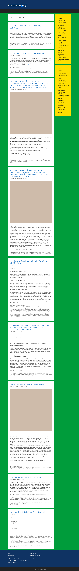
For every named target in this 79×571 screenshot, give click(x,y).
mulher (35, 311)
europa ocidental (34, 309)
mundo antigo (40, 311)
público (42, 313)
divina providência (40, 538)
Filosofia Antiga (18, 494)
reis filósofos (26, 502)
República (31, 502)
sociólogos (12, 316)
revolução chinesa (16, 161)
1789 (12, 306)
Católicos (21, 537)
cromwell (47, 68)
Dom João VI (46, 538)
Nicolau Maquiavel (26, 500)
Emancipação (23, 159)
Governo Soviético (39, 159)
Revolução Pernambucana (31, 543)
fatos (43, 309)
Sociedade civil (24, 315)
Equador (31, 43)
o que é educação (38, 500)
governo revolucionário (34, 541)
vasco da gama (31, 545)
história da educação (46, 498)
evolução (39, 309)
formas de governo (24, 498)
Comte (41, 306)
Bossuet (29, 536)
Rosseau (41, 11)
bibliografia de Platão (15, 495)
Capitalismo (15, 159)
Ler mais (15, 39)
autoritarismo (27, 250)
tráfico (46, 72)
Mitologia (60, 47)
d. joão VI (29, 538)
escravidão (22, 309)
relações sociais (40, 160)
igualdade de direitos (27, 499)
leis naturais (18, 374)
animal (20, 306)
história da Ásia (13, 160)
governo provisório (25, 541)
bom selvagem (14, 467)
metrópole (23, 44)
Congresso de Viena (42, 537)
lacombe (44, 310)
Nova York (17, 72)
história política (27, 71)
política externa (20, 253)
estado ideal (23, 497)
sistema (11, 315)
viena (35, 545)
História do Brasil (18, 535)
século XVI (33, 44)
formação (49, 70)
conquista (45, 250)
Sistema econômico (33, 72)
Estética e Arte (61, 55)
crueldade (27, 43)
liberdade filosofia (45, 499)
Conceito (46, 371)
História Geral (14, 157)
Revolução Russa (23, 161)
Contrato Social (26, 467)
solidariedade (17, 316)
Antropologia (61, 54)
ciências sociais (35, 371)
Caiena (42, 536)
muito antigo (31, 311)
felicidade (12, 310)
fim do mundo (17, 310)
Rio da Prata (38, 543)
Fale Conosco (11, 557)
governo (11, 44)
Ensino (18, 309)
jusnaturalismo (34, 499)
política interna (26, 253)
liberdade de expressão (30, 542)
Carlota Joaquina (48, 536)
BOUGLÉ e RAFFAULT (26, 306)
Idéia (22, 499)
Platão (23, 11)
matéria (19, 311)
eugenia (33, 497)
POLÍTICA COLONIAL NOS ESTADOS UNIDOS (28, 53)
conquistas (38, 68)
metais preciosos (17, 44)
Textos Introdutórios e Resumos (15, 558)
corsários (21, 538)
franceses (12, 71)
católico (32, 306)
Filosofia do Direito (25, 494)
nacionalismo (25, 160)
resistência (15, 314)
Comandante (40, 250)
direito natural (36, 495)
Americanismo (14, 250)
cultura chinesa (17, 252)
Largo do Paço (23, 542)
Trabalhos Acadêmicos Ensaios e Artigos (37, 157)
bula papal (39, 536)
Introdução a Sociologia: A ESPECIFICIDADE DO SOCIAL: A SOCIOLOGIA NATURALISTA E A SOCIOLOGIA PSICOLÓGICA (29, 327)
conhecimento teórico (47, 306)
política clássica (20, 502)
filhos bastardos (44, 540)
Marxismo (21, 160)
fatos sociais (46, 309)
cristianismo (42, 68)
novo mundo (27, 44)
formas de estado (16, 498)
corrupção (50, 250)
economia (24, 70)
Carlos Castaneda (34, 557)
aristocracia (22, 68)
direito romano (13, 308)
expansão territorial (43, 70)
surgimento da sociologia (42, 375)
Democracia (12, 70)
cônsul (14, 538)
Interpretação (12, 374)
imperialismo (32, 71)
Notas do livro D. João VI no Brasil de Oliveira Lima (30, 512)
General (20, 541)
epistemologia (17, 373)
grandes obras (46, 159)
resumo (47, 374)
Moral (27, 311)
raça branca (22, 72)
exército (39, 252)
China (20, 159)
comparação (36, 306)
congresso (23, 43)
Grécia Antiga (32, 494)
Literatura (60, 18)
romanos (31, 314)
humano (25, 310)
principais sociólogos (30, 374)
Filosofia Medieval (62, 22)
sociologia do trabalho (21, 375)
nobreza (17, 543)
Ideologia (30, 310)
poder (31, 313)
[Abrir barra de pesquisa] (57, 11)
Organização (16, 313)
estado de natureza (38, 467)
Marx (53, 11)
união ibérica (24, 545)
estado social (36, 43)
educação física (42, 495)
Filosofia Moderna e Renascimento (18, 464)
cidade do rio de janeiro (32, 537)
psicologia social (42, 374)
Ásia (12, 159)
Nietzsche (48, 11)
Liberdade (40, 499)
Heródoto (22, 310)
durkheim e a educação (37, 308)
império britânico (39, 71)
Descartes (35, 11)
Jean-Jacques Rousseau (30, 464)
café (30, 68)
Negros (44, 71)
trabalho (43, 72)
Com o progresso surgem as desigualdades (27, 384)
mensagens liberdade (14, 500)
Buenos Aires (33, 536)
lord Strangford (39, 542)
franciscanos (48, 43)
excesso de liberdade (40, 497)
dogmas (25, 308)
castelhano (17, 537)
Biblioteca (13, 42)
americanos (13, 43)
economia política (45, 308)
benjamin (26, 68)
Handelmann (41, 541)
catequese (18, 43)
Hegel (45, 373)
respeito (19, 314)
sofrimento (45, 253)
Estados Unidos (42, 43)
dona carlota (15, 540)
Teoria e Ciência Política (24, 157)
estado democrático (17, 497)
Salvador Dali (33, 553)
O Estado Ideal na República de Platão (25, 477)
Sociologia (17, 305)
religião (45, 313)
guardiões (30, 498)
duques (19, 540)
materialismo (23, 311)
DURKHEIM (30, 308)
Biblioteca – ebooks (12, 562)
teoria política (26, 468)
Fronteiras (44, 252)
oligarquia (44, 500)
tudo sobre (20, 545)
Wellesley (38, 545)
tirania (18, 503)
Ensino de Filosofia (12, 564)
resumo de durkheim (26, 314)
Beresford (25, 536)
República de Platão (37, 502)
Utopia (21, 503)
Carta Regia (12, 537)
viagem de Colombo (39, 44)
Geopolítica (17, 42)
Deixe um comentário (15, 45)
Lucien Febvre (12, 311)
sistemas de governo (45, 502)
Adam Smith (16, 306)
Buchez (30, 371)
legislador (48, 310)
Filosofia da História (36, 373)
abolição (13, 68)
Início (59, 16)
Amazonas (13, 536)
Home (9, 553)
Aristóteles (28, 11)
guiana (22, 71)
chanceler (26, 537)
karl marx (40, 310)
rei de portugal (22, 543)
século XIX (41, 314)
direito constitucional (29, 495)
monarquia (21, 500)
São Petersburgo (44, 543)
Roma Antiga (61, 50)
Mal (16, 311)
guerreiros (34, 498)
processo (38, 313)
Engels (28, 159)
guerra (19, 71)
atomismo (26, 371)
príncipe (34, 313)
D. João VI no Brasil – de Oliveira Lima (35, 532)
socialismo (40, 253)
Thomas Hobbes (32, 468)
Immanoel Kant (35, 310)
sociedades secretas (32, 315)
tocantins (15, 545)
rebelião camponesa (33, 160)
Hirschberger (39, 498)
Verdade (24, 503)
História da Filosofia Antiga (15, 499)
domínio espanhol (18, 70)
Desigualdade (31, 467)
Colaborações (11, 555)
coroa (17, 538)
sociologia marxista (45, 315)
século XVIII (27, 72)
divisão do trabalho (20, 308)
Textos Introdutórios (24, 305)
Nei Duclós (32, 558)
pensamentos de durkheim (24, 313)
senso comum (46, 314)
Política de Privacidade (35, 555)
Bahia (22, 536)
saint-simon (36, 314)
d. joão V (24, 538)
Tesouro (39, 72)
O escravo (33, 500)
